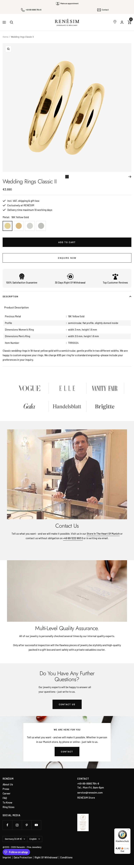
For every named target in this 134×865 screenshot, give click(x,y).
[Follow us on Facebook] (7, 825)
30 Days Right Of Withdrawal (70, 282)
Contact (105, 10)
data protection (23, 857)
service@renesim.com (90, 792)
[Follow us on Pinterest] (26, 825)
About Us (8, 784)
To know (7, 802)
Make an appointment (69, 3)
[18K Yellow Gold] (7, 226)
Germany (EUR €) (13, 838)
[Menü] (128, 830)
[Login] (122, 22)
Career (6, 793)
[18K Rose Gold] (19, 226)
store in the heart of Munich (103, 533)
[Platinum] (41, 226)
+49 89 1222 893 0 (73, 538)
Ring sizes (8, 807)
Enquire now (67, 258)
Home (5, 36)
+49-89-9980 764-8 (33, 10)
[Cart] (129, 22)
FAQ (5, 798)
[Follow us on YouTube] (36, 825)
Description (10, 296)
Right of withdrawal (46, 857)
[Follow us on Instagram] (17, 825)
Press (6, 789)
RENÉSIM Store (86, 797)
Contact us (67, 704)
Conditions (66, 857)
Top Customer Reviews (115, 282)
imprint (7, 857)
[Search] (11, 22)
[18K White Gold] (30, 226)
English (33, 838)
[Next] (129, 176)
